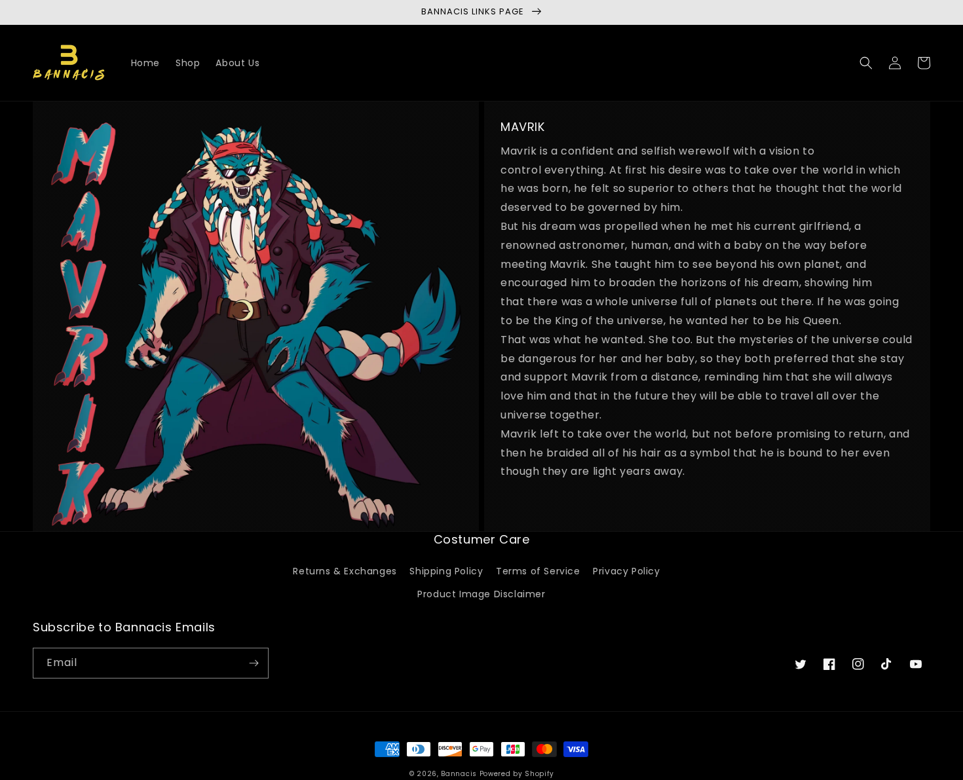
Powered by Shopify (517, 774)
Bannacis (459, 774)
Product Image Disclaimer (481, 594)
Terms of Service (538, 571)
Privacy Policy (626, 571)
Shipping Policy (446, 571)
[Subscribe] (253, 663)
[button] (866, 62)
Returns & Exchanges (344, 571)
